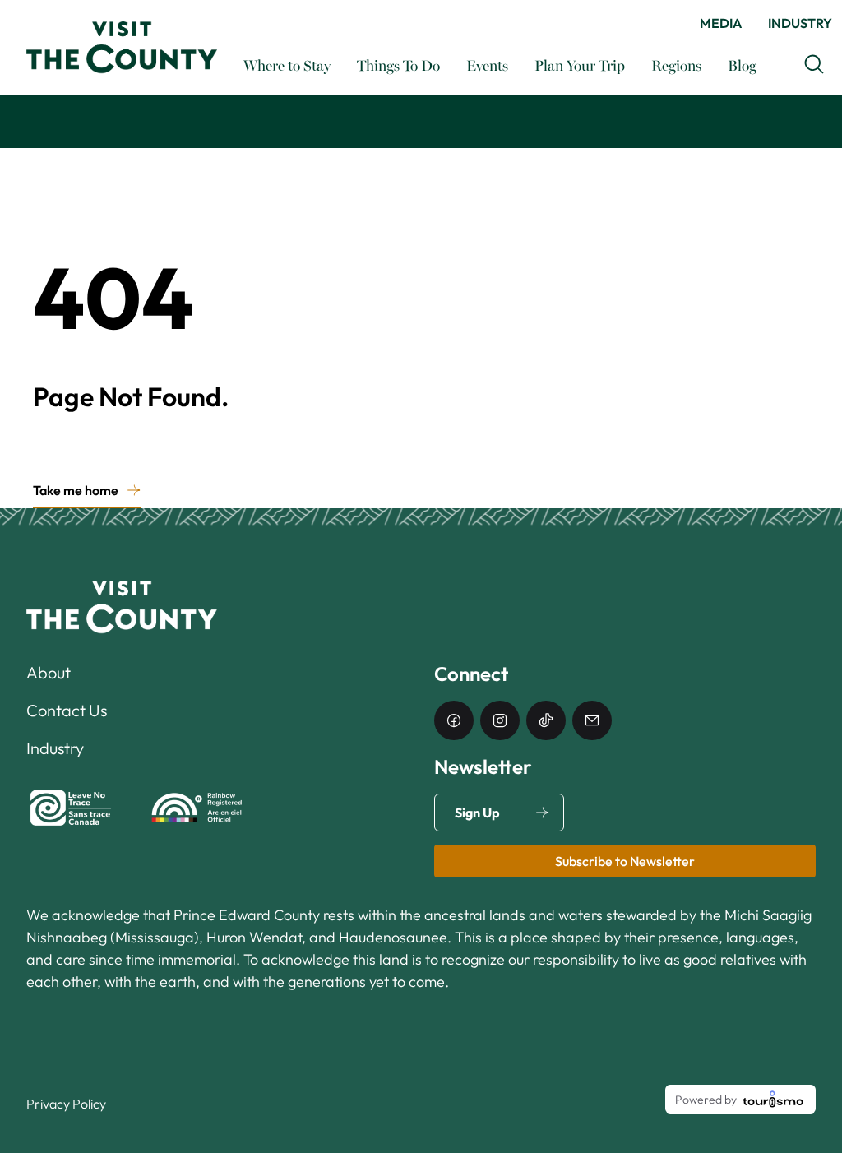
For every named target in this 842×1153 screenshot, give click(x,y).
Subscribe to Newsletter (625, 861)
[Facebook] (454, 720)
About (48, 672)
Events (487, 64)
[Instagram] (500, 720)
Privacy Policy (66, 1103)
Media (721, 23)
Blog (742, 64)
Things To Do (398, 64)
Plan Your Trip (579, 64)
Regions (676, 64)
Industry (800, 23)
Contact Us (66, 710)
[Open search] (814, 64)
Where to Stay (287, 64)
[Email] (592, 720)
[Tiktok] (546, 720)
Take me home (75, 490)
